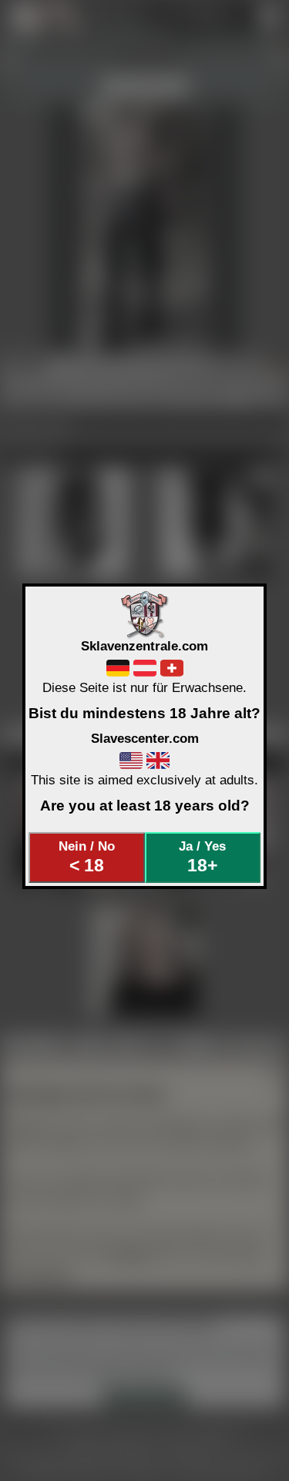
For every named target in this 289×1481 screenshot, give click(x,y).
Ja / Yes (202, 856)
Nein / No (87, 856)
